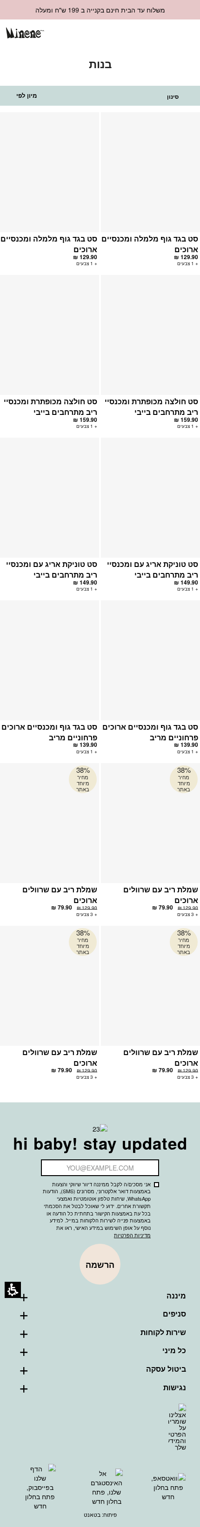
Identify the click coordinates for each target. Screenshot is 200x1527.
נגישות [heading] (174, 1387)
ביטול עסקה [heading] (166, 1369)
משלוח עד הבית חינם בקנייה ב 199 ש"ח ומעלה (100, 9)
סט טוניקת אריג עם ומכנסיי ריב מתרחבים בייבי (152, 569)
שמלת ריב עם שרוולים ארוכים (160, 894)
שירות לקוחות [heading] (163, 1332)
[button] (152, 34)
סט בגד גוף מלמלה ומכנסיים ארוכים (149, 243)
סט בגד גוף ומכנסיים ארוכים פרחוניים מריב (150, 732)
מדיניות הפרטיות (132, 1235)
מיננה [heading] (176, 1296)
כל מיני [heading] (174, 1350)
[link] (137, 33)
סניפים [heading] (174, 1314)
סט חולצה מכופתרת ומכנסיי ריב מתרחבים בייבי (151, 406)
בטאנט (92, 1514)
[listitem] (150, 193)
